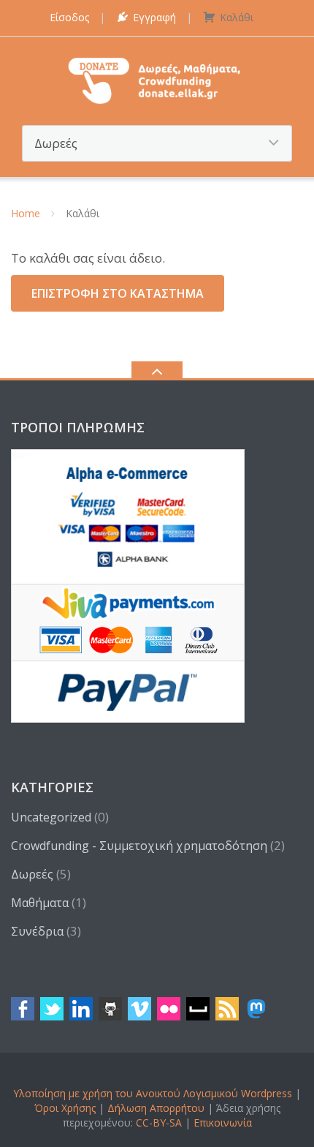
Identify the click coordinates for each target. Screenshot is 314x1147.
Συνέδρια (37, 931)
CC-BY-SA (159, 1122)
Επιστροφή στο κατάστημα (117, 293)
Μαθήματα (40, 903)
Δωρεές (32, 874)
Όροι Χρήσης (65, 1108)
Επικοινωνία (223, 1122)
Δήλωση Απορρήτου (155, 1108)
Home (25, 213)
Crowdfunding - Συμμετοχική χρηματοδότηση (139, 846)
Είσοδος (69, 17)
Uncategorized (51, 817)
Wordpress (266, 1093)
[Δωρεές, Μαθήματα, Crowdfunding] (157, 79)
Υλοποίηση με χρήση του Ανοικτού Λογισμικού (125, 1093)
